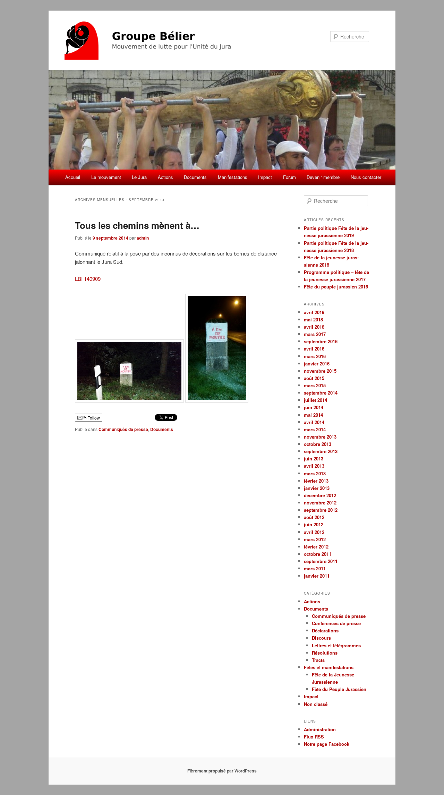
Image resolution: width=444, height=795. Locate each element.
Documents (195, 177)
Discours (321, 637)
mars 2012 (315, 539)
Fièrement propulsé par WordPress (222, 771)
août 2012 (314, 517)
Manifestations (232, 177)
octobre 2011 (317, 554)
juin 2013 (313, 458)
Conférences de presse (336, 623)
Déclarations (325, 630)
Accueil (72, 177)
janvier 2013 (317, 488)
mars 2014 (315, 429)
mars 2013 (315, 473)
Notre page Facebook (326, 744)
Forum (289, 177)
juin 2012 (313, 524)
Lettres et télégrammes (336, 645)
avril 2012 (314, 532)
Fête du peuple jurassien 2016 (336, 286)
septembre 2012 (321, 510)
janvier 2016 (317, 363)
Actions (165, 177)
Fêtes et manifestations (328, 667)
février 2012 (316, 546)
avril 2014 (314, 422)
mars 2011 (315, 568)
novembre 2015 (320, 371)
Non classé (315, 704)
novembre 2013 (320, 436)
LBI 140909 (88, 278)
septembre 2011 (321, 561)
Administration (320, 729)
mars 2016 (315, 356)
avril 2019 (314, 312)
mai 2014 (313, 415)
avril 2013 (314, 466)
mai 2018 (313, 319)
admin (143, 238)
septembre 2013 (321, 451)
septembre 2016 (321, 341)
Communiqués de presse (123, 429)
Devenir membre (323, 177)
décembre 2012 (320, 495)
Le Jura (139, 177)
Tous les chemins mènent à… (137, 225)
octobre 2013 (317, 444)
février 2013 (316, 480)
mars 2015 (315, 385)
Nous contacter (366, 177)
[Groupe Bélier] (175, 40)
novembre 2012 (320, 502)
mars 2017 (315, 334)
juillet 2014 (315, 400)
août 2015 (314, 378)
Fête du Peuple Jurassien (339, 689)
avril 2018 (314, 326)
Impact (265, 177)
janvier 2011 (317, 575)
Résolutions (325, 652)
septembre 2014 (321, 392)
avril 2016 (314, 348)
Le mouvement (106, 177)
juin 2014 (313, 407)
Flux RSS (314, 736)
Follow (93, 418)
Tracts (318, 660)
